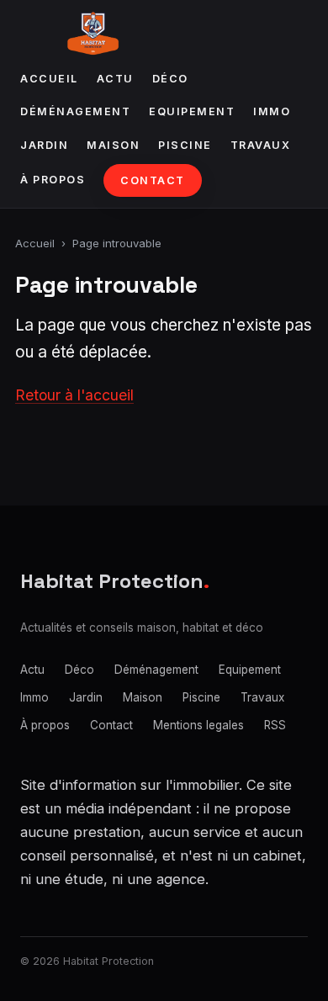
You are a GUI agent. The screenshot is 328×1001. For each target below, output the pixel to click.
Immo (271, 111)
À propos (52, 179)
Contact (152, 180)
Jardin (44, 145)
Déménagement (75, 111)
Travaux (260, 145)
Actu (115, 78)
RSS (275, 725)
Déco (170, 78)
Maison (113, 145)
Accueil (49, 78)
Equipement (192, 111)
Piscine (185, 145)
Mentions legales (198, 725)
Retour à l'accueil (74, 395)
